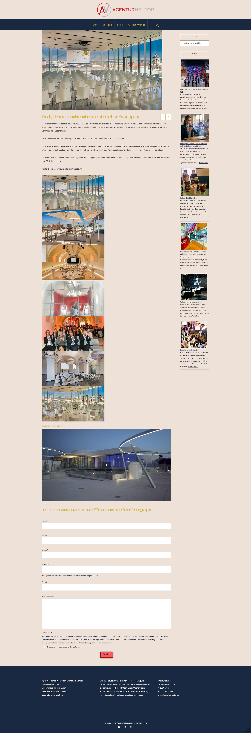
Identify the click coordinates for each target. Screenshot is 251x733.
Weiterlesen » (203, 108)
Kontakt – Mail (141, 723)
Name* (44, 521)
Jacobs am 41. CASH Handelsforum (188, 198)
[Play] (106, 465)
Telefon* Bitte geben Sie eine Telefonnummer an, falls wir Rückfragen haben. (70, 570)
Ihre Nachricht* (48, 597)
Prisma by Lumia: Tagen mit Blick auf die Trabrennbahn (193, 251)
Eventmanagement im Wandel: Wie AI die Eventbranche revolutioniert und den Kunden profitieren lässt (193, 144)
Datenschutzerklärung (124, 723)
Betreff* (45, 582)
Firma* (44, 535)
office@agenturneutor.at (168, 695)
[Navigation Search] (157, 24)
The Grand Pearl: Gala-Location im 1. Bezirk (190, 302)
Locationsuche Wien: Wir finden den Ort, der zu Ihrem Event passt (194, 90)
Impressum (108, 723)
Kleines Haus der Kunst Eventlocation (189, 350)
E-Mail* (45, 550)
